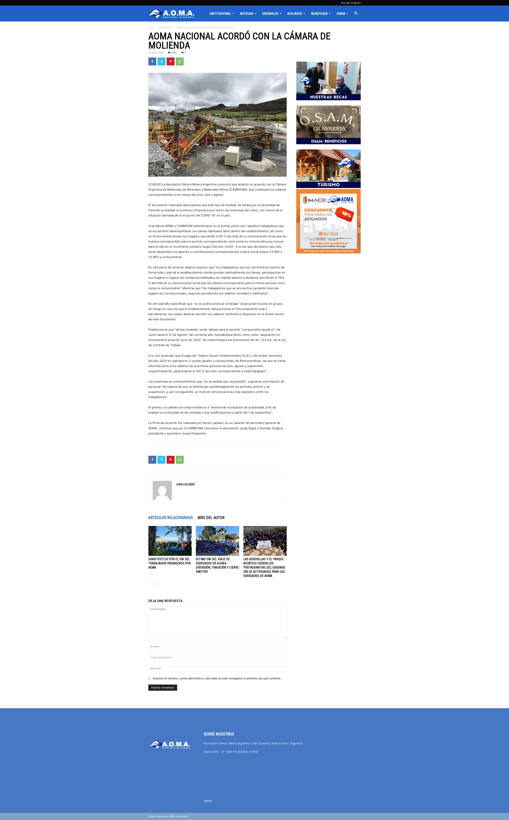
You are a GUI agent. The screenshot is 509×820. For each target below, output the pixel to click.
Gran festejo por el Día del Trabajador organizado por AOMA (169, 563)
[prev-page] (150, 583)
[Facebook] (152, 61)
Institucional (220, 14)
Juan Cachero (185, 484)
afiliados (294, 14)
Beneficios (319, 14)
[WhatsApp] (180, 61)
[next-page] (157, 583)
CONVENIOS (165, 27)
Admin (208, 801)
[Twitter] (161, 61)
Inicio (151, 27)
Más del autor (211, 517)
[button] (356, 14)
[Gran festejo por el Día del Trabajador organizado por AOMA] (170, 541)
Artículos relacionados (170, 517)
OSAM (341, 14)
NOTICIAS (246, 14)
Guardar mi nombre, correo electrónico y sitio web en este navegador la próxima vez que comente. (217, 678)
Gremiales (270, 14)
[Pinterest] (171, 61)
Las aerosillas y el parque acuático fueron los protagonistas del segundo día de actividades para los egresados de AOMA (264, 567)
